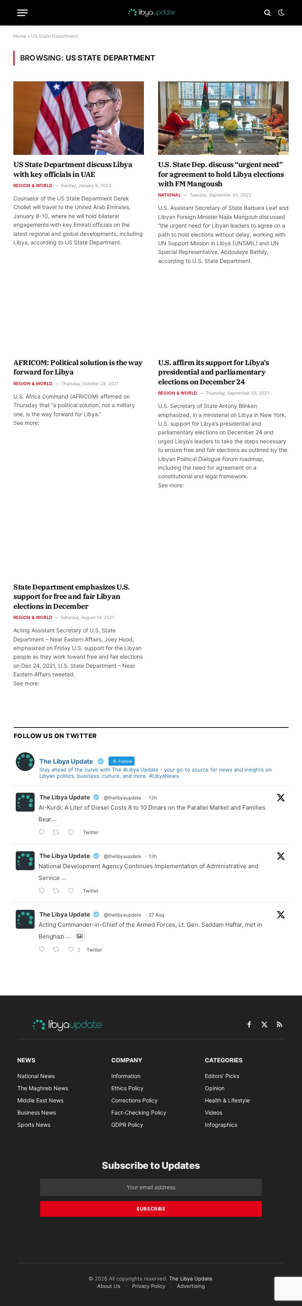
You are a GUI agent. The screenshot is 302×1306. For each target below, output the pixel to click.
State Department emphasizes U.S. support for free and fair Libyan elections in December (71, 596)
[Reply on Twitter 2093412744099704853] (44, 833)
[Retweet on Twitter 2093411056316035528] (58, 891)
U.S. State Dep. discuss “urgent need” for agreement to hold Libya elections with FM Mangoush (221, 174)
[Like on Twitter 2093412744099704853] (73, 833)
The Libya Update (64, 797)
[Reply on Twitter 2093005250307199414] (44, 950)
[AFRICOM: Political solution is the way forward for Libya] (78, 316)
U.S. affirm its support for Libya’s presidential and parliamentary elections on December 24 (213, 372)
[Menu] (22, 13)
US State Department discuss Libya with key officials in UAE (72, 169)
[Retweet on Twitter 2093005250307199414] (58, 950)
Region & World (32, 185)
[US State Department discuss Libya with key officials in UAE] (78, 118)
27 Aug (156, 915)
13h (153, 798)
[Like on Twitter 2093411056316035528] (73, 891)
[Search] (268, 13)
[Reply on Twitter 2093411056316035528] (44, 891)
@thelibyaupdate (122, 798)
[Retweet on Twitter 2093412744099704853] (58, 833)
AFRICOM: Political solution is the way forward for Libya (78, 367)
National (169, 195)
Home (19, 36)
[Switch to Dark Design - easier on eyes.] (280, 12)
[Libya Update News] (151, 12)
